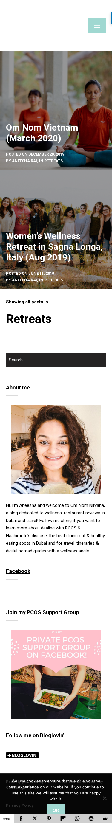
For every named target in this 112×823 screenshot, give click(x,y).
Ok (56, 810)
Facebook (18, 571)
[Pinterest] (49, 818)
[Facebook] (21, 818)
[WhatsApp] (77, 818)
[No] (105, 798)
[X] (35, 818)
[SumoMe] (105, 818)
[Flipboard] (63, 818)
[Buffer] (91, 818)
